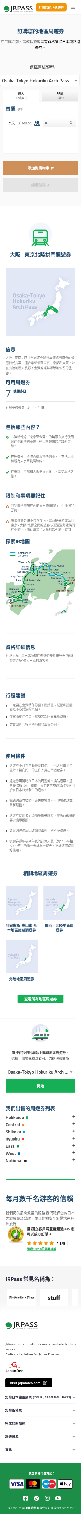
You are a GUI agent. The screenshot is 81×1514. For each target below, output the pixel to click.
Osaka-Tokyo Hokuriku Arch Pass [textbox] (35, 80)
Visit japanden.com (25, 1383)
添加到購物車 (39, 168)
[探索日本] (18, 7)
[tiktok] (36, 1498)
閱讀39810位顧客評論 (41, 1249)
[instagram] (47, 1498)
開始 (40, 1086)
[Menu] (72, 7)
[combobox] (39, 80)
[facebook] (25, 1498)
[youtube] (58, 1498)
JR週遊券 (30, 1508)
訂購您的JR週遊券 (51, 7)
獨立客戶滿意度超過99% (50, 1229)
